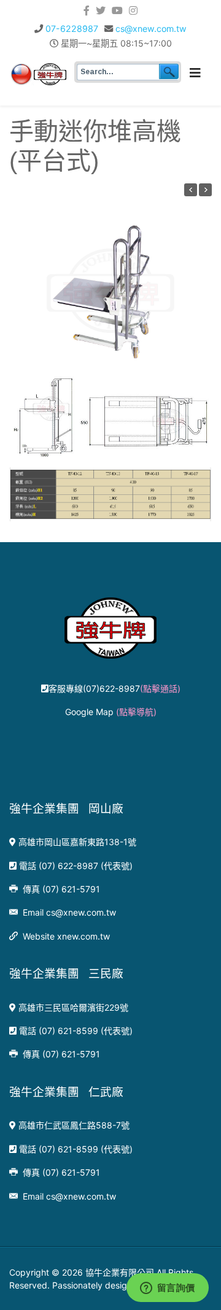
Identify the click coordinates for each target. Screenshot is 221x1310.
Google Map (111, 712)
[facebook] (86, 10)
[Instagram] (133, 10)
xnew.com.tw (83, 936)
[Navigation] (195, 73)
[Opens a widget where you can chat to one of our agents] (167, 1288)
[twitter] (101, 10)
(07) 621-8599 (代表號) (86, 1030)
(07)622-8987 (131, 688)
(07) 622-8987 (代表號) (86, 865)
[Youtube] (117, 10)
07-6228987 (71, 28)
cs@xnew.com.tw (151, 28)
